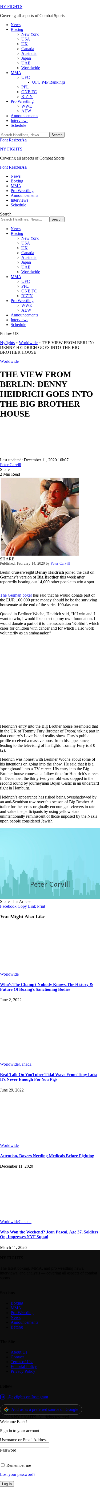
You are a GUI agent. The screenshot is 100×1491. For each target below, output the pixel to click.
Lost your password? (17, 1474)
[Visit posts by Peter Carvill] (16, 455)
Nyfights (7, 342)
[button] (13, 140)
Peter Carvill (10, 464)
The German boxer (16, 595)
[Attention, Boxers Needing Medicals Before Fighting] (44, 1140)
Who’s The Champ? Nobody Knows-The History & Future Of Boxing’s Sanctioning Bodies (46, 987)
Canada (25, 1064)
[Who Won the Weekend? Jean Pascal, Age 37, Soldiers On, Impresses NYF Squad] (44, 1217)
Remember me (18, 1465)
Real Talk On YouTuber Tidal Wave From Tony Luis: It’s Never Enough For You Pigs (48, 1077)
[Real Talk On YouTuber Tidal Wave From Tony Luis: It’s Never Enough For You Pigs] (31, 1059)
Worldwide (28, 342)
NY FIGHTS (11, 6)
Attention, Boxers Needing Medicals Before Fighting (47, 1156)
